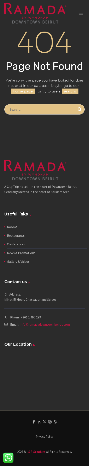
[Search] (80, 109)
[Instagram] (50, 421)
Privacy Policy (44, 436)
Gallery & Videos (18, 261)
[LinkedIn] (39, 421)
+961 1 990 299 (31, 317)
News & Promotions (21, 253)
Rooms (12, 227)
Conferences (16, 244)
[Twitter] (44, 421)
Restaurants (16, 235)
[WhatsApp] (55, 421)
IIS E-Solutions (36, 452)
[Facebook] (33, 421)
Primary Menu (81, 13)
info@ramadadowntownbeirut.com (45, 324)
